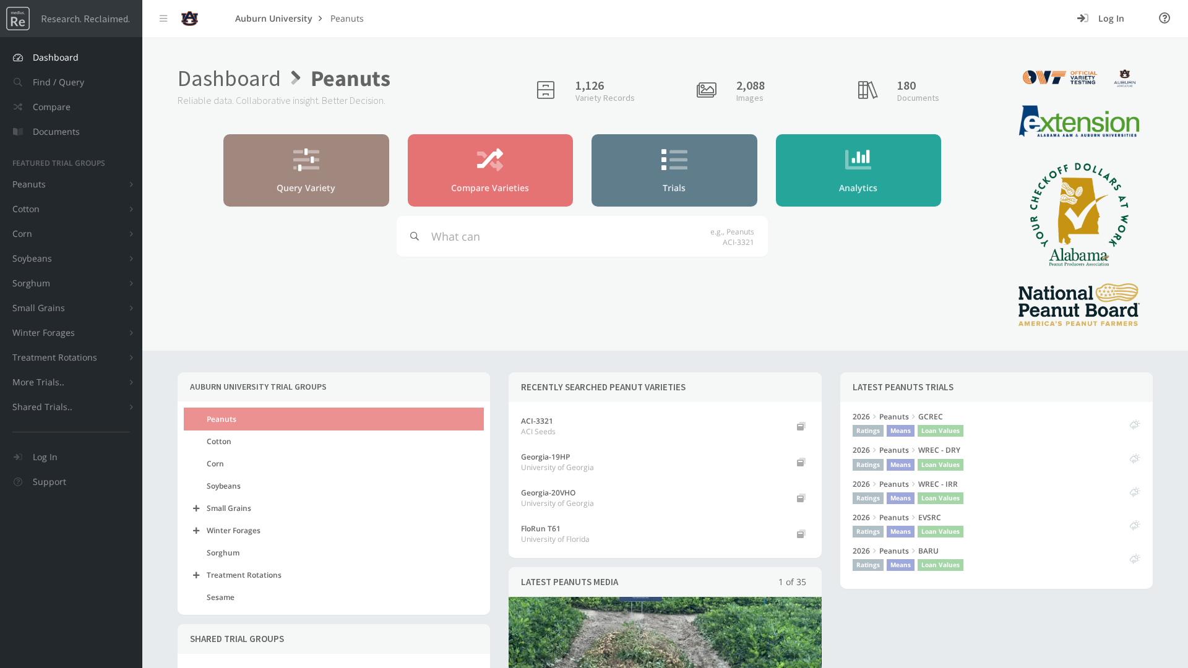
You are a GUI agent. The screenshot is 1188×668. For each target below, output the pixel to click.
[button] (71, 82)
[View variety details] (801, 426)
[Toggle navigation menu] (163, 18)
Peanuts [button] (347, 18)
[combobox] (567, 236)
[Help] (1165, 18)
